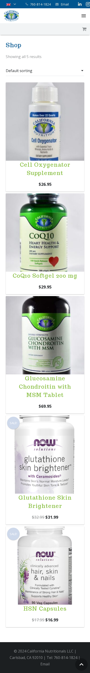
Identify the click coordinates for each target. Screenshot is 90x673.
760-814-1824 (40, 4)
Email (65, 4)
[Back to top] (81, 664)
